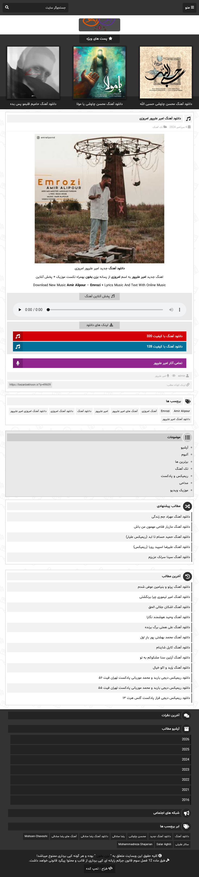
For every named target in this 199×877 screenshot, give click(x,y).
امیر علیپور (160, 376)
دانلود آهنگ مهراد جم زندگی (171, 516)
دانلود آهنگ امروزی (62, 411)
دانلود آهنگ (117, 268)
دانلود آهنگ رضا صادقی (94, 836)
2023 (185, 769)
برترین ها (181, 462)
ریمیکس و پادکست (174, 476)
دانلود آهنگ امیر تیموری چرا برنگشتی (164, 597)
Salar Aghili (164, 844)
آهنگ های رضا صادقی (64, 836)
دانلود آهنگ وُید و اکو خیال (171, 667)
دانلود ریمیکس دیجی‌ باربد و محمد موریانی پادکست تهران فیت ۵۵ (144, 688)
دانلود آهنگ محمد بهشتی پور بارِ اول (165, 637)
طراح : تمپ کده (97, 868)
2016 (185, 800)
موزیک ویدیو (179, 490)
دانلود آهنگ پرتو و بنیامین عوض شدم (164, 587)
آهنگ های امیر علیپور (125, 411)
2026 (185, 739)
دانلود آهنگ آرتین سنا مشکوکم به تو (165, 657)
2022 (185, 780)
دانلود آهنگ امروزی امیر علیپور (28, 411)
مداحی (183, 483)
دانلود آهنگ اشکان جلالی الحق (169, 607)
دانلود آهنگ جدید (160, 836)
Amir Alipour (182, 411)
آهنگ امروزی (149, 411)
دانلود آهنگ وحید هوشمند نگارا (168, 617)
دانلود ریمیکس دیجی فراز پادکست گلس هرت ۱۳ (156, 698)
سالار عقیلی (182, 844)
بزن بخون (102, 856)
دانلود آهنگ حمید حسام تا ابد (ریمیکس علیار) (158, 537)
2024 (185, 759)
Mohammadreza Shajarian (135, 844)
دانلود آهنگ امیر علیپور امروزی (160, 118)
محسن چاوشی (137, 836)
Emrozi (165, 411)
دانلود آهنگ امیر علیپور (176, 419)
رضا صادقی (118, 836)
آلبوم (184, 454)
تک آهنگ (158, 127)
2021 (185, 790)
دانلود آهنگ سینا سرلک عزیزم (169, 557)
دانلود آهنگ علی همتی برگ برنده (167, 627)
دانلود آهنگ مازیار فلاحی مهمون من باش (162, 527)
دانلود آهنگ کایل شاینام (173, 647)
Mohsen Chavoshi (36, 836)
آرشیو (184, 447)
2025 (185, 749)
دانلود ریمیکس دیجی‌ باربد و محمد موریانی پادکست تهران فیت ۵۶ (144, 678)
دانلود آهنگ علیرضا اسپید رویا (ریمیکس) (161, 547)
